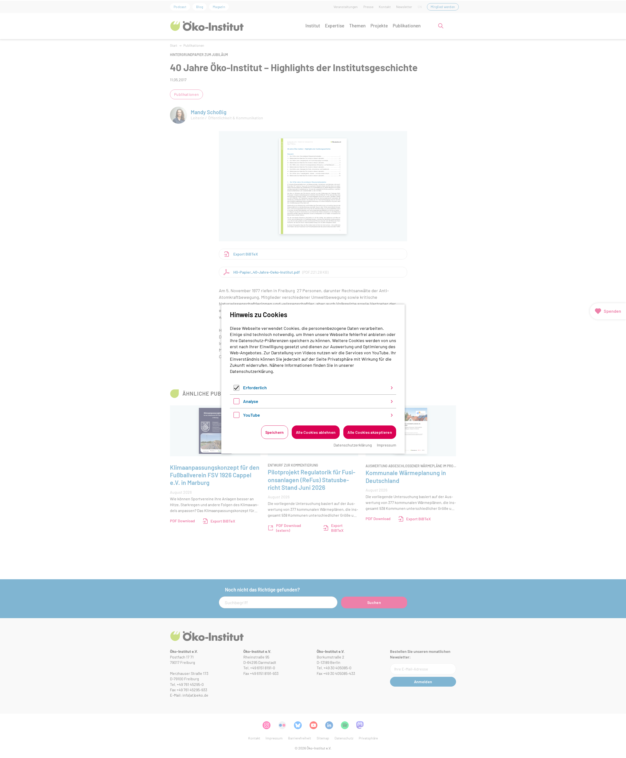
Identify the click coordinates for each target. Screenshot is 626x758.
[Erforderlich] (236, 389)
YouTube (251, 415)
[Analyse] (236, 402)
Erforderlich (255, 387)
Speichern (274, 432)
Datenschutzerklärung (251, 371)
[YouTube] (236, 416)
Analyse (250, 401)
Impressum (386, 445)
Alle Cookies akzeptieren (369, 432)
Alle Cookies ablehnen (316, 432)
